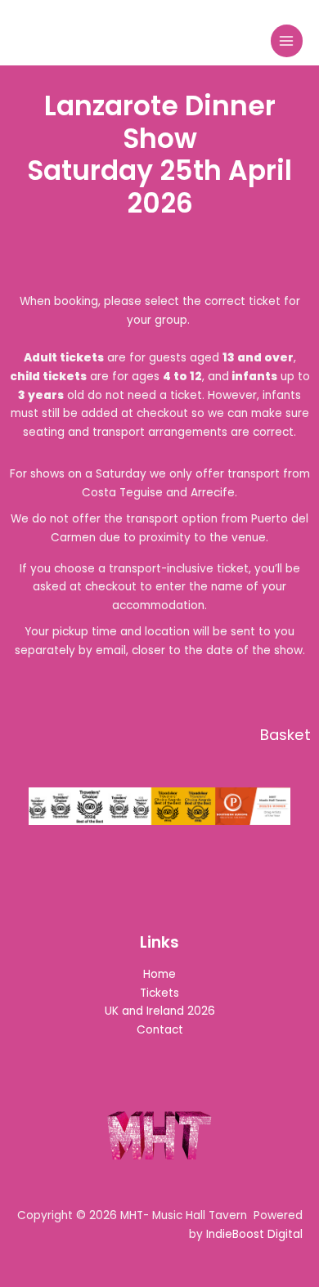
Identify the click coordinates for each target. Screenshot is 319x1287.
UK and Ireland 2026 (160, 1011)
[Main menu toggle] (287, 40)
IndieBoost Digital (254, 1234)
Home (159, 974)
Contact (160, 1030)
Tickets (159, 993)
